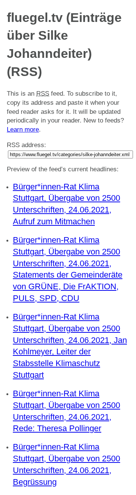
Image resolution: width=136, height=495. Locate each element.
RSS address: (26, 145)
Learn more (23, 129)
